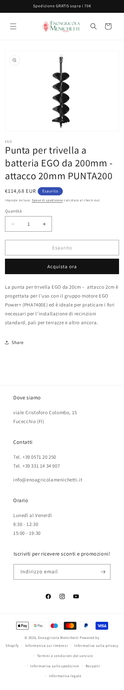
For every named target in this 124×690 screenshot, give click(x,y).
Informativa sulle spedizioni (54, 666)
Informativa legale (65, 676)
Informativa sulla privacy (96, 645)
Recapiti (93, 666)
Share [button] (18, 342)
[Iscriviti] (103, 572)
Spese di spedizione (47, 200)
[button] (13, 26)
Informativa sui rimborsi (46, 645)
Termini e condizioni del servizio (65, 655)
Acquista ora (62, 266)
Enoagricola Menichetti (58, 637)
